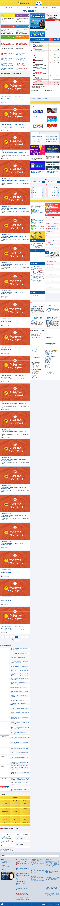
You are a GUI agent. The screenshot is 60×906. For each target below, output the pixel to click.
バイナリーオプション (15, 814)
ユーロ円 (5, 803)
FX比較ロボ (3, 865)
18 (58, 192)
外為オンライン (35, 281)
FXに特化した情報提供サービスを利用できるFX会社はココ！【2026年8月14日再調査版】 (19, 707)
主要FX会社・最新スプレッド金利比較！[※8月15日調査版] (21, 723)
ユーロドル (15, 800)
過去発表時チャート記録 (5, 866)
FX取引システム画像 (15, 816)
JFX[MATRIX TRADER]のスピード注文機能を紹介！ (17, 680)
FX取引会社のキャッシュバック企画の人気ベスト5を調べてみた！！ (19, 676)
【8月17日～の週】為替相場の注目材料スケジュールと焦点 (21, 733)
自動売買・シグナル (25, 814)
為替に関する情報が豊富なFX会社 (51, 136)
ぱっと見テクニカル (25, 822)
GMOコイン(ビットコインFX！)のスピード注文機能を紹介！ (19, 711)
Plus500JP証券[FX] (51, 217)
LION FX (33, 372)
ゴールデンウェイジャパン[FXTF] (8, 836)
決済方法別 (5, 814)
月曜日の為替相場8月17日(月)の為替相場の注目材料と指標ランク (37, 867)
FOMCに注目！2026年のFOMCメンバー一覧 (16, 720)
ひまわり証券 (35, 295)
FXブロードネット (35, 280)
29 (52, 195)
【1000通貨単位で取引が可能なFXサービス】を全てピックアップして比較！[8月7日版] (19, 698)
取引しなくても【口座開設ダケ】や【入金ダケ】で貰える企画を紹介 (19, 716)
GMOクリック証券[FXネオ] (36, 276)
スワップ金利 (15, 808)
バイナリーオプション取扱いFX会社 (51, 138)
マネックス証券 (48, 367)
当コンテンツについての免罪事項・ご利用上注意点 (39, 98)
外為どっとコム (35, 245)
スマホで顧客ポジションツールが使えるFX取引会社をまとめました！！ (19, 671)
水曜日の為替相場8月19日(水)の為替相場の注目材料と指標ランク (37, 873)
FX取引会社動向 (24, 816)
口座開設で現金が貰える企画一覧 (51, 139)
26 (47, 195)
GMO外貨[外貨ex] (5, 841)
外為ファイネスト (35, 270)
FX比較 (15, 819)
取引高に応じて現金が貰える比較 (37, 136)
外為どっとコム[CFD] (36, 271)
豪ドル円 (25, 803)
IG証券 (33, 350)
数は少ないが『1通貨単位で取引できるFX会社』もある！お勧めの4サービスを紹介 (19, 679)
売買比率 (5, 816)
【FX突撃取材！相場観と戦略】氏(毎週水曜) (21, 758)
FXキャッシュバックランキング (6, 861)
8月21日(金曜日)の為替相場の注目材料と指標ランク (21, 778)
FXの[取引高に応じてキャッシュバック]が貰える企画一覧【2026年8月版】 (18, 696)
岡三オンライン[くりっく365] (37, 283)
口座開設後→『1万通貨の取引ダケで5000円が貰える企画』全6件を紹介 (19, 713)
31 (56, 195)
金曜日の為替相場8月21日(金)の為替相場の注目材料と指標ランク (37, 880)
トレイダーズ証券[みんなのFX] (37, 226)
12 (37, 192)
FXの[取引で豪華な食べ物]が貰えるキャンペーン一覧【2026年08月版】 (19, 692)
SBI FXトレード (19, 834)
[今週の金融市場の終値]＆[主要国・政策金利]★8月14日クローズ (21, 731)
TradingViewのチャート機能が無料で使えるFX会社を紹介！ (19, 653)
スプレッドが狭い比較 (35, 139)
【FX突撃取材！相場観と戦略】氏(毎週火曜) (21, 750)
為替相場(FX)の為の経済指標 (7, 178)
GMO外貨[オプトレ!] (49, 353)
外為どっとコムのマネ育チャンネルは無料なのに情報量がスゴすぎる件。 (19, 669)
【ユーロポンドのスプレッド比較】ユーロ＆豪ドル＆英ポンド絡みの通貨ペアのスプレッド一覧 (19, 718)
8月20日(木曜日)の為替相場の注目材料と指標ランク (21, 765)
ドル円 (5, 800)
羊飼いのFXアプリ (31, 10)
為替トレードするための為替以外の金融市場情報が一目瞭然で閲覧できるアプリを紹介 (19, 649)
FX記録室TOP (15, 797)
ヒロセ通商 (50, 238)
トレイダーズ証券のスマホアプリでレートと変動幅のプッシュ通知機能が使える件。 (19, 704)
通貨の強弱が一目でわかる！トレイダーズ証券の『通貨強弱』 (19, 666)
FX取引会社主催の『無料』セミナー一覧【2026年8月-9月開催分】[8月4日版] (19, 689)
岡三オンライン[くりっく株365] (37, 282)
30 (54, 195)
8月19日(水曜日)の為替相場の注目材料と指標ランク (21, 755)
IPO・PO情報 (15, 822)
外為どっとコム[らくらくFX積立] (37, 222)
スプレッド (5, 808)
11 (15, 639)
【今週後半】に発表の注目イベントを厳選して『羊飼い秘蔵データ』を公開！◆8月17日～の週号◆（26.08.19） (52, 894)
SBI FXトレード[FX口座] (35, 214)
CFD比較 (25, 819)
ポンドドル (25, 800)
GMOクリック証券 (5, 834)
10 (12, 639)
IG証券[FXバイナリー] (49, 352)
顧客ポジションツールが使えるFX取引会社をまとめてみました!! (19, 685)
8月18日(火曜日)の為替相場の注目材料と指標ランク (21, 748)
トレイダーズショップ (35, 377)
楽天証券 (47, 366)
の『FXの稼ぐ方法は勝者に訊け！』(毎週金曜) (20, 780)
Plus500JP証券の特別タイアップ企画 (21, 893)
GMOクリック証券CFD (49, 372)
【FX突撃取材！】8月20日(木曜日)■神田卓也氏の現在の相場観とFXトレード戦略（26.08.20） (52, 888)
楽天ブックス (34, 378)
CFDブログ (5, 822)
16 (54, 192)
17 (56, 192)
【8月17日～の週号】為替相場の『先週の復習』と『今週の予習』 (20, 743)
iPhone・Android (5, 811)
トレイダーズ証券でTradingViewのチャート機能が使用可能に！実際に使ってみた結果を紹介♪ (19, 662)
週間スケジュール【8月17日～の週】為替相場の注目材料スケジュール (37, 863)
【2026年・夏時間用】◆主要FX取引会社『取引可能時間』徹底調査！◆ (19, 656)
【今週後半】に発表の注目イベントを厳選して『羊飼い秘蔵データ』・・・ (20, 763)
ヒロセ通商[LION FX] (36, 247)
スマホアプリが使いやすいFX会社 (37, 138)
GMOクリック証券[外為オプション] (51, 351)
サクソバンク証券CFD (49, 371)
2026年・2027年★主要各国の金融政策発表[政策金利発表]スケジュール (19, 683)
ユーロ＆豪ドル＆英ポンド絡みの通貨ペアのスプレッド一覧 (21, 783)
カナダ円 (40, 78)
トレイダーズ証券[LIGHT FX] (37, 228)
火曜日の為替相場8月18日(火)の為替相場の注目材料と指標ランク (37, 870)
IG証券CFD (47, 370)
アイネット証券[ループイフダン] (37, 278)
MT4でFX (24, 811)
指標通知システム (4, 868)
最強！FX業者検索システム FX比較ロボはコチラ (38, 333)
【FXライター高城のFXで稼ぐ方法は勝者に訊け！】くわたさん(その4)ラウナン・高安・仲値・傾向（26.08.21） (52, 869)
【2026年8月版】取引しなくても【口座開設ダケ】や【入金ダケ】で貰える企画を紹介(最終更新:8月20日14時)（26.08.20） (52, 878)
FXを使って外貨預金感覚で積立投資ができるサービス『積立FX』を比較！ (19, 660)
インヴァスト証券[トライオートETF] (51, 373)
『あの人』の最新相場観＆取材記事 (23, 859)
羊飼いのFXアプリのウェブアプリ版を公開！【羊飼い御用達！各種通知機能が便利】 (19, 651)
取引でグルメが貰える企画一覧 (36, 141)
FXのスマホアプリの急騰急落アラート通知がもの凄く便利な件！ (19, 665)
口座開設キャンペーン (5, 862)
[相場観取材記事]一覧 (5, 68)
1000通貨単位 (15, 811)
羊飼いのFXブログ (5, 859)
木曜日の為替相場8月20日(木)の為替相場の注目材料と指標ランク (37, 877)
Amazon (33, 376)
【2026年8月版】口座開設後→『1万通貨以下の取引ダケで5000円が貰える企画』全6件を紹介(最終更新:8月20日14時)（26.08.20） (52, 875)
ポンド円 (15, 803)
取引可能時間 (25, 808)
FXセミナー (5, 819)
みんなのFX (4, 840)
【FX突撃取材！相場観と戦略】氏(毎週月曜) (21, 738)
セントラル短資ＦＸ (34, 356)
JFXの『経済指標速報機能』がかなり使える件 (17, 700)
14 (40, 192)
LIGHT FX (3, 838)
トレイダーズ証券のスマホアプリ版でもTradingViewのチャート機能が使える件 (19, 674)
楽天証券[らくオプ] (48, 354)
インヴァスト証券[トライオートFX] (38, 246)
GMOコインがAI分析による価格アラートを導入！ (17, 657)
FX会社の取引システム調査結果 (51, 141)
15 (42, 192)
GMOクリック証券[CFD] (35, 284)
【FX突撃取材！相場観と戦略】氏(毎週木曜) (21, 768)
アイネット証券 (19, 840)
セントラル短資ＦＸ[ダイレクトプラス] (38, 254)
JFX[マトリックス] (51, 240)
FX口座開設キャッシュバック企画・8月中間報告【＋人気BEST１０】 (19, 709)
